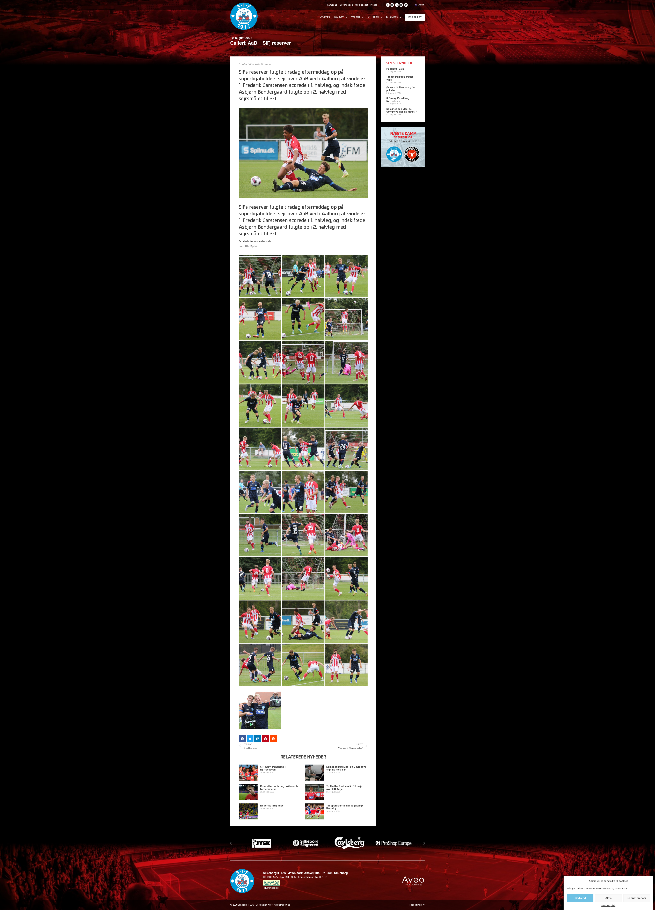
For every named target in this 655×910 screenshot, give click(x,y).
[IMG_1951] (260, 449)
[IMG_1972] (303, 449)
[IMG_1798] (260, 319)
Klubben (373, 17)
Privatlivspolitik (608, 905)
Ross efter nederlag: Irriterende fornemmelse (279, 788)
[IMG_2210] (260, 665)
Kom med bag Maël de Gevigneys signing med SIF (346, 768)
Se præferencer (636, 898)
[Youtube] (401, 5)
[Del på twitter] (250, 738)
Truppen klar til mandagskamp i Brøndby (345, 807)
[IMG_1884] (346, 362)
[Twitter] (406, 5)
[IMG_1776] (303, 276)
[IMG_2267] (346, 665)
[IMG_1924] (303, 405)
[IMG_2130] (346, 578)
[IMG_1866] (260, 362)
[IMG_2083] (346, 535)
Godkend (580, 898)
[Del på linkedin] (257, 738)
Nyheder (324, 17)
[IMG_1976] (346, 449)
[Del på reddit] (273, 738)
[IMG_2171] (303, 621)
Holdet (339, 17)
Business (392, 17)
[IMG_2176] (346, 621)
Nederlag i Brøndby (271, 805)
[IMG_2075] (260, 535)
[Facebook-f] (388, 5)
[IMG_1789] (346, 276)
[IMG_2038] (346, 492)
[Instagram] (397, 5)
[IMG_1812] (303, 319)
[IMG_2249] (303, 665)
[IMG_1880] (303, 362)
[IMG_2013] (260, 492)
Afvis (608, 898)
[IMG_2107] (303, 578)
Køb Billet (415, 17)
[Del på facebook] (242, 738)
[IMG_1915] (260, 405)
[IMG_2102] (260, 578)
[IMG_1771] (260, 276)
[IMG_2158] (260, 621)
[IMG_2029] (303, 492)
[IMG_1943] (346, 405)
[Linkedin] (392, 5)
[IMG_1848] (346, 319)
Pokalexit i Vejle (395, 69)
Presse (373, 5)
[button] (231, 843)
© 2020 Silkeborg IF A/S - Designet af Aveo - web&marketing (260, 905)
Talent (355, 17)
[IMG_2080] (303, 535)
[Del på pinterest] (265, 738)
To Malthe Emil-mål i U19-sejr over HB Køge (344, 788)
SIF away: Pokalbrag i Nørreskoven (273, 768)
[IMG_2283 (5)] (260, 708)
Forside (242, 64)
